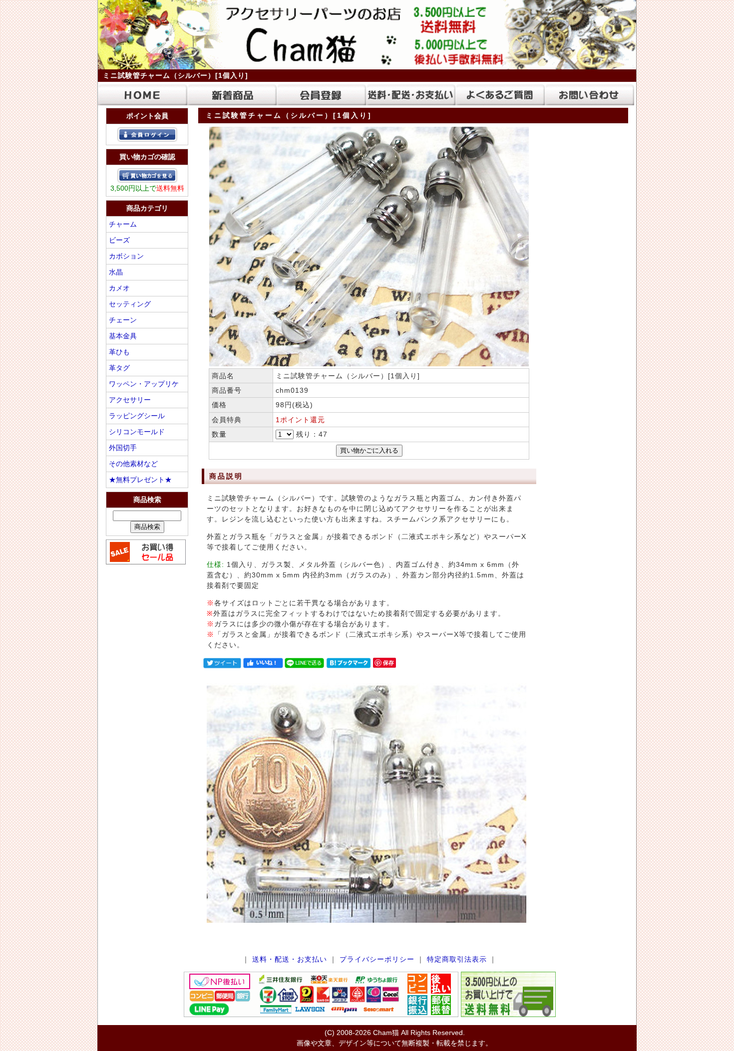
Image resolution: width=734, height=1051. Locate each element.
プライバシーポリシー (377, 959)
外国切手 (123, 448)
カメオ (119, 288)
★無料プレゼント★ (140, 480)
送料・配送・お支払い (289, 959)
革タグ (119, 368)
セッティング (130, 304)
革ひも (119, 352)
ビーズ (119, 240)
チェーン (123, 320)
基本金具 (123, 336)
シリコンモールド (137, 432)
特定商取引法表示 (457, 959)
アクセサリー (130, 400)
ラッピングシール (137, 416)
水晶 (116, 272)
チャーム (123, 224)
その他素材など (133, 464)
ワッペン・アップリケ (144, 384)
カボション (126, 256)
